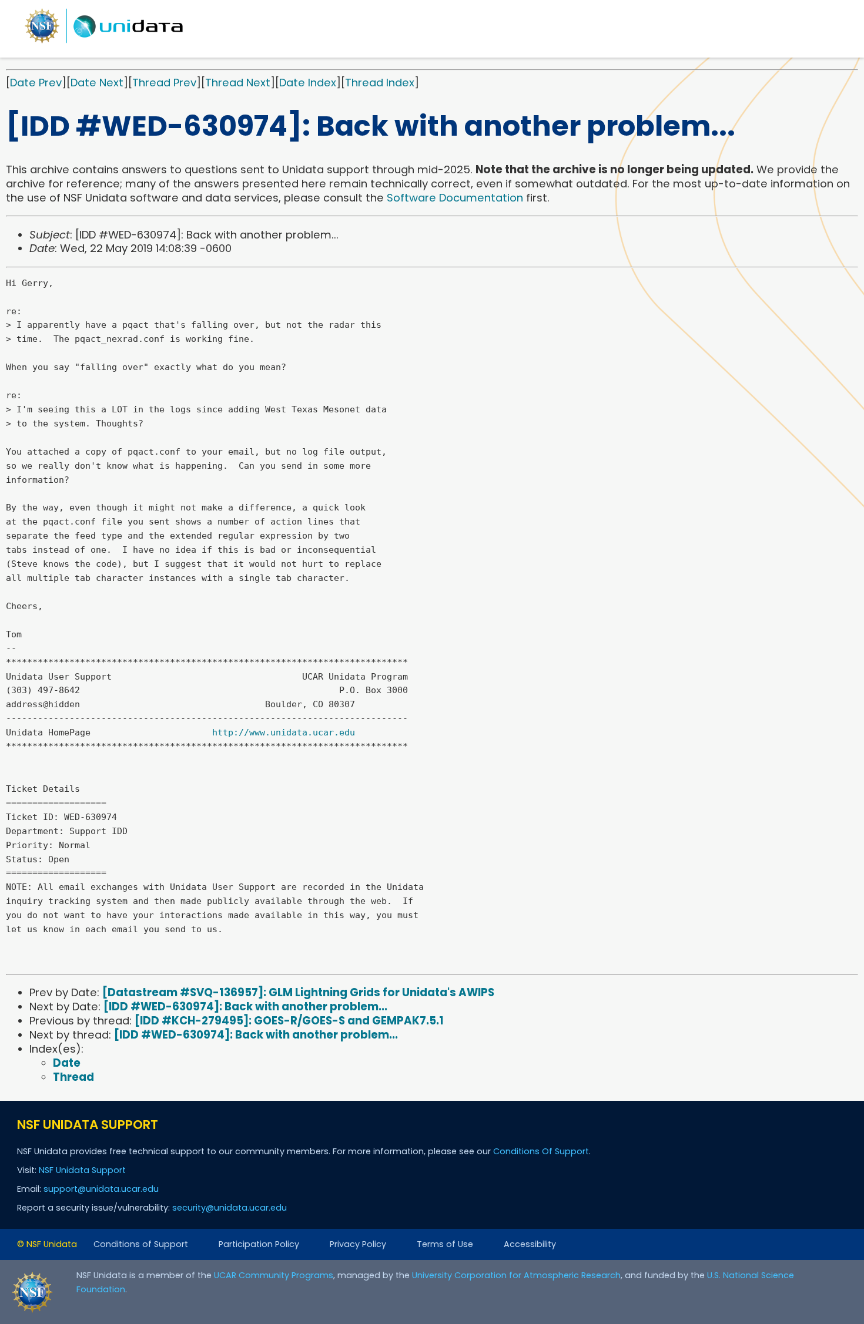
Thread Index (379, 82)
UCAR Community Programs (273, 1275)
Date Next (97, 82)
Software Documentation (455, 197)
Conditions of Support (140, 1244)
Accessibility (530, 1244)
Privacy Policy (358, 1244)
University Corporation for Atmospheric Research (516, 1275)
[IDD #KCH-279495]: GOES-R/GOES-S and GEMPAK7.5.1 (289, 1020)
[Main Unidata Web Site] (104, 42)
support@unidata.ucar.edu (101, 1189)
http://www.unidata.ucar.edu (283, 732)
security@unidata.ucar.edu (229, 1208)
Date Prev (36, 82)
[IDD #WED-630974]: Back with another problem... (245, 1006)
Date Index (307, 82)
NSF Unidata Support (82, 1170)
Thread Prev (164, 82)
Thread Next (237, 82)
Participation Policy (259, 1244)
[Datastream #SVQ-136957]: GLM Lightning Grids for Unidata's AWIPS (298, 992)
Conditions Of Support (541, 1151)
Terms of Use (445, 1244)
